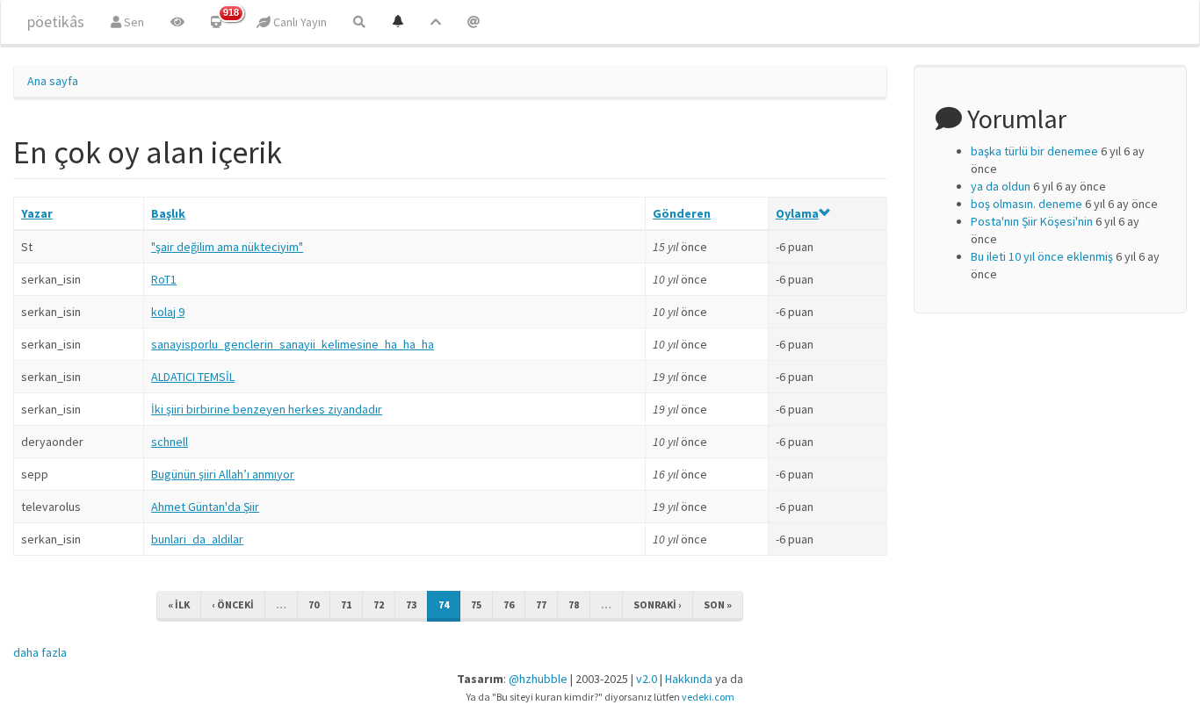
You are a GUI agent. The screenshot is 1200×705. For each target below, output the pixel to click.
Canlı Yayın (299, 22)
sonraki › (657, 604)
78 (573, 604)
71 (346, 604)
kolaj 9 (167, 312)
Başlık (168, 213)
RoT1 (164, 279)
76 (508, 604)
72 (378, 604)
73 (411, 604)
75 (476, 604)
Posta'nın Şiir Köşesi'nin (1032, 221)
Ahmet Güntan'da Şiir (205, 506)
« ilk (179, 604)
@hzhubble (538, 679)
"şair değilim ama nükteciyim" (227, 247)
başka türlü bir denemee (1034, 151)
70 (313, 604)
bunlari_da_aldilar (197, 539)
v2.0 (646, 679)
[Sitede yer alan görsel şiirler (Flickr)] (177, 22)
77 (541, 604)
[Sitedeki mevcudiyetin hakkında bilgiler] (473, 22)
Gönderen (682, 213)
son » (718, 604)
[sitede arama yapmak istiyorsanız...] (359, 22)
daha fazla (40, 652)
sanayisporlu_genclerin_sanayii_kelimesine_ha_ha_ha (292, 344)
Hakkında (688, 679)
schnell (169, 442)
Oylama (797, 213)
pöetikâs (55, 21)
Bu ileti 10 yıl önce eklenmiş (1042, 256)
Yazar (37, 213)
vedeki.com (708, 696)
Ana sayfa (52, 81)
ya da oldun (1000, 186)
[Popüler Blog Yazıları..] (435, 22)
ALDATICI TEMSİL (193, 377)
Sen (132, 22)
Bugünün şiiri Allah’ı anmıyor (222, 474)
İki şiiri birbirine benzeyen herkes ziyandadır (266, 409)
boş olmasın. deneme (1026, 204)
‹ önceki (233, 604)
